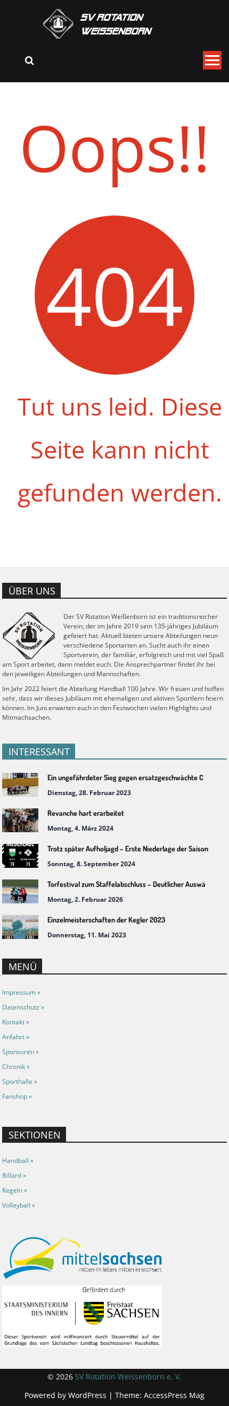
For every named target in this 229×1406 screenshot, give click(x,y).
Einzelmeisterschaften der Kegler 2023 (106, 919)
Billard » (14, 1175)
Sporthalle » (19, 1081)
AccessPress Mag (174, 1395)
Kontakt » (15, 1022)
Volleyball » (18, 1205)
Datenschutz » (23, 1007)
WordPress (88, 1395)
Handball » (18, 1160)
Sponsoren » (20, 1051)
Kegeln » (14, 1190)
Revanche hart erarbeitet (85, 812)
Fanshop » (17, 1096)
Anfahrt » (15, 1036)
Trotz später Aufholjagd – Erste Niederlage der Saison (127, 848)
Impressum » (21, 992)
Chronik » (16, 1066)
